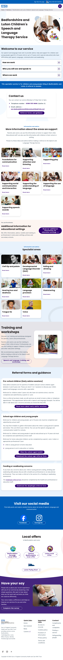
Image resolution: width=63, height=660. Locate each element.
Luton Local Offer (49, 554)
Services (8, 9)
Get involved (28, 626)
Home (2, 9)
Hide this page (40, 2)
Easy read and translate (55, 2)
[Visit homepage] (4, 6)
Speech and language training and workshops (16, 361)
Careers (26, 632)
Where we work (10, 75)
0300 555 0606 (31, 103)
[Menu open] (60, 6)
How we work (9, 62)
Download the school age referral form (31, 456)
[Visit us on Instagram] (7, 651)
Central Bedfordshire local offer (31, 555)
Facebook (23, 523)
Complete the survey (11, 608)
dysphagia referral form (13, 480)
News (25, 629)
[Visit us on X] (11, 651)
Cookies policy (42, 630)
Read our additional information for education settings (50, 230)
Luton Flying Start (31, 570)
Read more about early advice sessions (31, 406)
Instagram (39, 523)
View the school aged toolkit (31, 452)
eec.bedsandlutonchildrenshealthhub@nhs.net (28, 109)
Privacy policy (42, 638)
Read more (5, 166)
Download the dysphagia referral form (31, 486)
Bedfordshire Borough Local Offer (12, 555)
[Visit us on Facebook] (2, 651)
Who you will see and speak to (17, 69)
